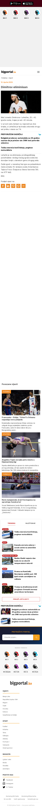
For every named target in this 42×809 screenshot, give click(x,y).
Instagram (9, 783)
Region (5, 703)
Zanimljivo (6, 769)
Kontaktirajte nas (33, 799)
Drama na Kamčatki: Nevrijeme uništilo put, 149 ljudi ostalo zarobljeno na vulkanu (25, 575)
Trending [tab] (11, 523)
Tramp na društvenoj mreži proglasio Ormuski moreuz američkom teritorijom (25, 589)
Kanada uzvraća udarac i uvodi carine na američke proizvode (25, 547)
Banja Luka (6, 696)
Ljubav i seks (7, 759)
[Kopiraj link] (24, 186)
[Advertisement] (21, 44)
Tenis (4, 733)
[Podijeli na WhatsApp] (18, 186)
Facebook (9, 780)
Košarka (5, 729)
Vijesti (5, 691)
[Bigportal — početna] (8, 72)
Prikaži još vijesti (21, 599)
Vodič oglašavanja (19, 799)
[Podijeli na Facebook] (3, 186)
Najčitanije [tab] (30, 523)
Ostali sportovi (7, 748)
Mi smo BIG (7, 799)
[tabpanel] (21, 563)
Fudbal (5, 726)
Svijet (4, 706)
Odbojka (5, 736)
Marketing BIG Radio (12, 796)
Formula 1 (6, 742)
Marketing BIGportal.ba (29, 796)
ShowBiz (5, 766)
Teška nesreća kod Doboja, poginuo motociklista (26, 533)
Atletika (5, 739)
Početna (4, 78)
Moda (5, 763)
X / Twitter (9, 787)
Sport (11, 78)
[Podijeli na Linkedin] (8, 186)
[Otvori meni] (38, 72)
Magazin (7, 754)
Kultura (5, 712)
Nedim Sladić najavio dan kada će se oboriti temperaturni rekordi (25, 560)
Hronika (5, 709)
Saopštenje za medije (10, 715)
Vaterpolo (6, 745)
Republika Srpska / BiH (10, 699)
